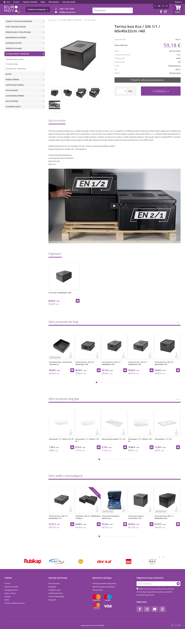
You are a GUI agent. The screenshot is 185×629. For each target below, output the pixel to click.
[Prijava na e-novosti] (178, 583)
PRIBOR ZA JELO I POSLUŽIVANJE (18, 32)
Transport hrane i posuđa (15, 59)
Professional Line (174, 65)
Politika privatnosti (55, 593)
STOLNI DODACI (12, 90)
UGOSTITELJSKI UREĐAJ (15, 85)
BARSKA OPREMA (12, 79)
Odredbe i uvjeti (54, 590)
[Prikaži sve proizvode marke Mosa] (105, 561)
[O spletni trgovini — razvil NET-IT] (176, 625)
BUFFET (9, 74)
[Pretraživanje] (130, 10)
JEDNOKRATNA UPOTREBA (16, 37)
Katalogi (7, 596)
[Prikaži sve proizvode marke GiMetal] (56, 561)
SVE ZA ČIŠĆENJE (12, 101)
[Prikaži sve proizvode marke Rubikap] (33, 561)
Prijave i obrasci (10, 593)
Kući (8, 2)
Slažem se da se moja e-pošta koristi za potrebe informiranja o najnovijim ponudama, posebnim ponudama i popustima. (155, 592)
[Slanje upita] (72, 370)
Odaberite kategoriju (37, 9)
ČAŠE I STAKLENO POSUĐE (16, 27)
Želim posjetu (54, 2)
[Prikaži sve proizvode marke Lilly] (80, 561)
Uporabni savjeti (68, 2)
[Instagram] (165, 11)
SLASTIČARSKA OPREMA (15, 96)
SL (155, 6)
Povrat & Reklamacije (56, 596)
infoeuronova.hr (67, 12)
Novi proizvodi (53, 583)
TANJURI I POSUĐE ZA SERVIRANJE (19, 21)
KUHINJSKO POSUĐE (14, 43)
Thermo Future (175, 73)
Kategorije (52, 587)
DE (167, 6)
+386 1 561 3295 (66, 9)
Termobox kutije (12, 64)
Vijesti (43, 2)
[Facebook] (161, 11)
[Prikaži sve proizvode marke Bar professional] (128, 561)
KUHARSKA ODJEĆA (13, 106)
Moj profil (52, 600)
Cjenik (6, 600)
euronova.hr (52, 20)
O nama (16, 2)
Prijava (178, 2)
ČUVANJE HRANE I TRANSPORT (17, 54)
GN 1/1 (178, 69)
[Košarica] (178, 9)
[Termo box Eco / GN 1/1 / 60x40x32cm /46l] (78, 56)
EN (163, 6)
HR (159, 6)
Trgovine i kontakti (30, 2)
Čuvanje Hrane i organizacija (16, 69)
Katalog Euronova (11, 590)
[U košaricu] (78, 301)
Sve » (179, 322)
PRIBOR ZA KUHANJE (14, 48)
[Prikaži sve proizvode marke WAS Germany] (152, 561)
